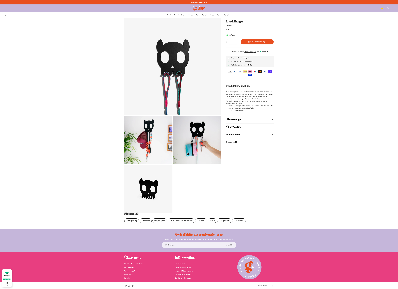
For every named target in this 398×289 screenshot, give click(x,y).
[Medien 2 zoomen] (148, 140)
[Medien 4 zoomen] (148, 189)
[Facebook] (125, 285)
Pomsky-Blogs (129, 267)
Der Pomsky (128, 274)
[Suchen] (4, 15)
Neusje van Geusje (268, 286)
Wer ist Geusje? (129, 271)
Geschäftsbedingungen (183, 278)
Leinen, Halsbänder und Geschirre (181, 221)
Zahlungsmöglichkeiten (183, 274)
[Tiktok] (133, 285)
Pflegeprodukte (224, 221)
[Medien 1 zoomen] (172, 66)
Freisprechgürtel (159, 221)
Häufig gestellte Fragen (183, 267)
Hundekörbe (201, 221)
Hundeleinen (145, 221)
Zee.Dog (229, 25)
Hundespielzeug (131, 221)
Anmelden (229, 245)
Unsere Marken (180, 264)
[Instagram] (129, 285)
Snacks (212, 221)
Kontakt (127, 278)
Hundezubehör (239, 221)
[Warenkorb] (392, 8)
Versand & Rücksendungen (184, 271)
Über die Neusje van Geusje (133, 264)
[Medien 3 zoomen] (197, 140)
